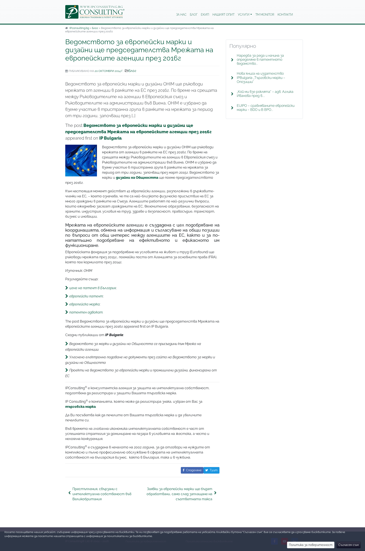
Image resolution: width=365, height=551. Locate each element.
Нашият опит (223, 14)
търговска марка (80, 407)
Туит (214, 470)
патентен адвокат (86, 312)
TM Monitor (264, 14)
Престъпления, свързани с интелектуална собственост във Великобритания (101, 494)
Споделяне (194, 470)
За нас (181, 14)
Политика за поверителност (310, 545)
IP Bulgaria (110, 138)
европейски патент (86, 296)
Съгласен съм (348, 545)
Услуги (243, 14)
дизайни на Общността (137, 178)
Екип (205, 14)
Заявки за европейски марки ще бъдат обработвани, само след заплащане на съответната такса (179, 494)
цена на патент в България (92, 288)
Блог (193, 14)
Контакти (285, 14)
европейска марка (84, 304)
